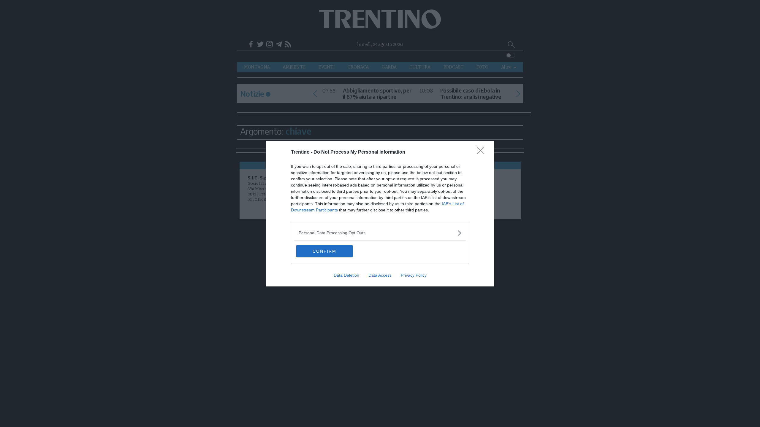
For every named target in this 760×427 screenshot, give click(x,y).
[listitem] (380, 233)
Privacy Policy (414, 275)
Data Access (380, 275)
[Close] (482, 152)
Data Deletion (346, 275)
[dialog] (380, 213)
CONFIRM (324, 251)
